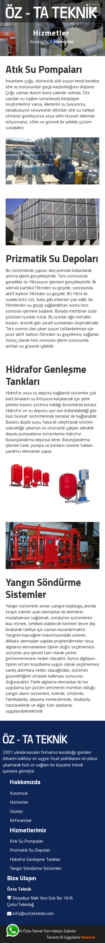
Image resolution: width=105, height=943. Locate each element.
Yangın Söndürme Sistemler (35, 868)
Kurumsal (18, 793)
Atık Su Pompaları (26, 841)
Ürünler (16, 811)
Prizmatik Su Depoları (30, 850)
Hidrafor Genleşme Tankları (35, 859)
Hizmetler (19, 802)
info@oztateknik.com (33, 913)
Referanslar (21, 820)
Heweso (88, 937)
